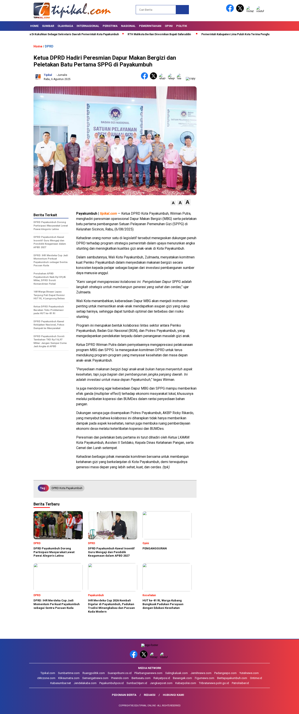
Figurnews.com (204, 678)
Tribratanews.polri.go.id (214, 683)
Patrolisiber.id (240, 683)
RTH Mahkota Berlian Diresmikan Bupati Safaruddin (142, 34)
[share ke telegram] (172, 78)
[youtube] (261, 11)
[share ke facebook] (145, 78)
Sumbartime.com (69, 673)
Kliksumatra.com (68, 678)
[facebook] (230, 11)
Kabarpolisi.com (185, 683)
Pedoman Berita (124, 695)
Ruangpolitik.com (94, 673)
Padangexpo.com (225, 673)
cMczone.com (46, 678)
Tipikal (48, 75)
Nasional (128, 26)
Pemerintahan (150, 26)
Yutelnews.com (249, 673)
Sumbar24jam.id (137, 683)
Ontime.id (256, 678)
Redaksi (149, 695)
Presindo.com (120, 678)
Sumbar (48, 26)
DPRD (49, 46)
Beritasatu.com (141, 678)
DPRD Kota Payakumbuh (67, 488)
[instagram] (250, 11)
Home (34, 26)
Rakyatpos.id (161, 678)
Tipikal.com (47, 673)
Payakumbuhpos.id (111, 683)
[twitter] (240, 11)
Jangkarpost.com (161, 683)
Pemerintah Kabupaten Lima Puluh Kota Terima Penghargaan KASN (225, 34)
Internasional (88, 26)
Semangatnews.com (95, 678)
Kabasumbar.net (60, 683)
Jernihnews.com (201, 673)
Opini (169, 26)
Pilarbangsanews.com (148, 673)
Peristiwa (110, 26)
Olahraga (65, 26)
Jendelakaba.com (85, 683)
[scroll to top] (286, 707)
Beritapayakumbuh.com (232, 678)
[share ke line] (181, 78)
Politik (181, 26)
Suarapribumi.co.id (120, 673)
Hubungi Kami (173, 695)
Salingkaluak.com (176, 673)
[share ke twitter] (154, 78)
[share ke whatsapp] (163, 78)
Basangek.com (182, 678)
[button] (173, 202)
